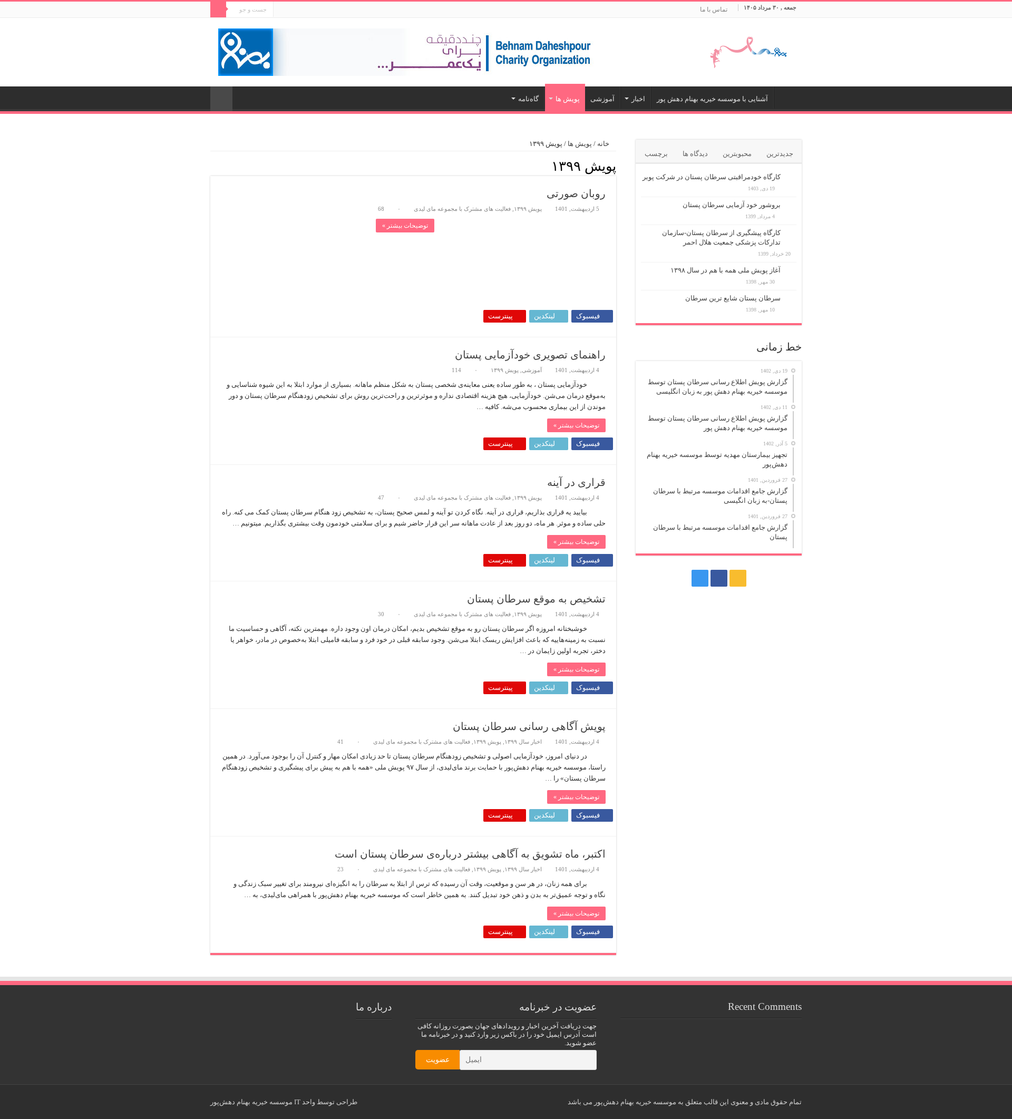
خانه (604, 144)
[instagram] (281, 10)
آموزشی (602, 99)
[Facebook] (291, 10)
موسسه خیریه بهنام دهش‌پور (251, 1102)
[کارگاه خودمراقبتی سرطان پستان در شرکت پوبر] (791, 177)
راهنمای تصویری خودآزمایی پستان (530, 355)
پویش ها (568, 99)
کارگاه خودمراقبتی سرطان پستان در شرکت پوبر (712, 177)
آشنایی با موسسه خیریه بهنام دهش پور (712, 99)
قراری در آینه (576, 482)
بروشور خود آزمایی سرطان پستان (732, 205)
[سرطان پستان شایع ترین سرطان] (791, 299)
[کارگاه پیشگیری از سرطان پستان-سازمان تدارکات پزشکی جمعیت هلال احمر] (791, 233)
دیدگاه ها (695, 154)
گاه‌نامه (528, 99)
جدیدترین (779, 154)
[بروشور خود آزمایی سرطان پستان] (791, 205)
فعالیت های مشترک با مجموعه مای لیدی (462, 209)
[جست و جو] (218, 9)
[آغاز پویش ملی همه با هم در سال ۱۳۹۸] (791, 271)
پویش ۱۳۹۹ (528, 209)
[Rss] (301, 10)
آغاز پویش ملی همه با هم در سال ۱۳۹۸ (725, 270)
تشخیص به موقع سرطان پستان (536, 599)
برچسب (656, 154)
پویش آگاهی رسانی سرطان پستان (529, 726)
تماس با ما (713, 9)
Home (788, 97)
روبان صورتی (576, 193)
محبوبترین (737, 154)
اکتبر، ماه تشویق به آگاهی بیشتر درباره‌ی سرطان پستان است (470, 854)
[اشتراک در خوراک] (213, 165)
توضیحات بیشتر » (405, 225)
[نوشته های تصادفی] (221, 98)
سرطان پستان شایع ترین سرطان (733, 298)
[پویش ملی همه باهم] (744, 49)
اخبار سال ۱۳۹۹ (523, 741)
